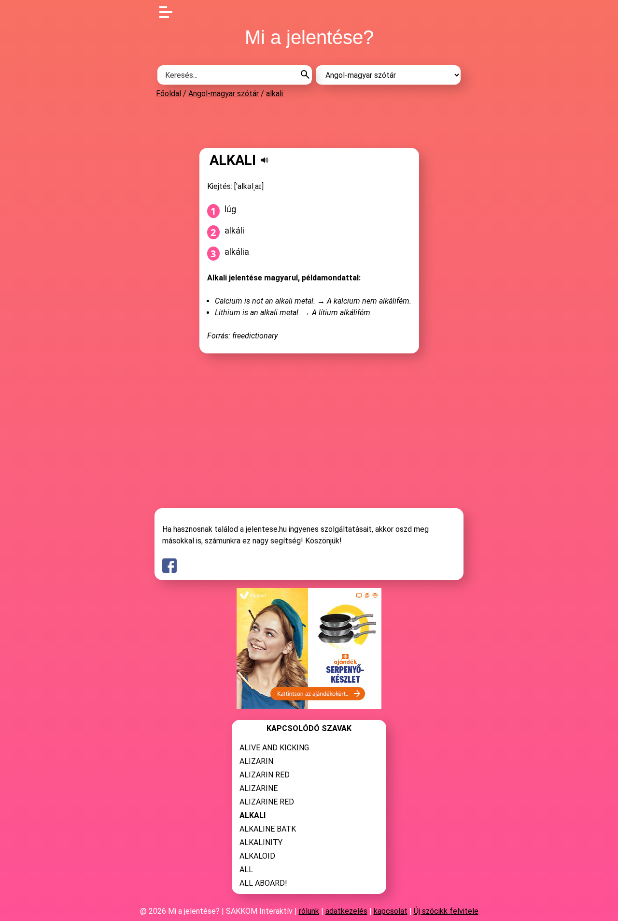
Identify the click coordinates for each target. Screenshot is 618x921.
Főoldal (168, 93)
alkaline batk (267, 828)
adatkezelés (346, 911)
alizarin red (264, 774)
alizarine (258, 788)
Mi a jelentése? (309, 37)
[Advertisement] (309, 123)
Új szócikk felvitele (446, 911)
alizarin (256, 761)
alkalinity (260, 842)
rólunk (309, 911)
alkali (274, 93)
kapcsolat (390, 911)
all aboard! (263, 883)
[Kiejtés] (264, 160)
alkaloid (257, 856)
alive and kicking (274, 747)
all (246, 869)
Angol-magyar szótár (223, 93)
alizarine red (266, 801)
